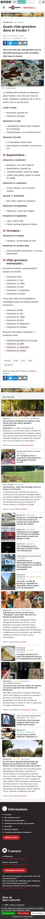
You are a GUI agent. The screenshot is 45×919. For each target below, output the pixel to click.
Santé (38, 577)
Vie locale (19, 22)
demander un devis (14, 870)
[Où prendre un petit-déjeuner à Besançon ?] (8, 733)
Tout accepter (8, 913)
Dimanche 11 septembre (18, 347)
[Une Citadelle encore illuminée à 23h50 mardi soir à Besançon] (8, 547)
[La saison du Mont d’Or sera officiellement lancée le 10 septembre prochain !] (8, 651)
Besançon (7, 418)
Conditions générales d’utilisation (18, 832)
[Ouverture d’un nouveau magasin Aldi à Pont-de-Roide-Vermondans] (8, 719)
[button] (40, 2)
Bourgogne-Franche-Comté (28, 451)
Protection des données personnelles (19, 823)
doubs (16, 361)
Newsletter (11, 837)
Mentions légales (11, 829)
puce (23, 361)
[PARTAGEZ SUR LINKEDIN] (15, 43)
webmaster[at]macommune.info (14, 888)
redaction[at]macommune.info (14, 859)
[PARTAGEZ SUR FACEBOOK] (5, 43)
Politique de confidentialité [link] (23, 917)
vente (30, 361)
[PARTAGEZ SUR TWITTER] (10, 43)
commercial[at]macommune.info (15, 865)
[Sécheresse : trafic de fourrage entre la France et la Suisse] (22, 474)
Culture (16, 418)
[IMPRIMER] (25, 43)
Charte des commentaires (15, 820)
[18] (8, 454)
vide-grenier (8, 365)
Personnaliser (38, 913)
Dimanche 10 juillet (15, 344)
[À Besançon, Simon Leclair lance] (22, 599)
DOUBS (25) (8, 22)
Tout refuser (23, 913)
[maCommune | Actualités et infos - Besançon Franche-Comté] (15, 7)
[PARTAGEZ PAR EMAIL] (20, 43)
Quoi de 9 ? (35, 418)
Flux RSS (8, 826)
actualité (20, 577)
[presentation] (35, 83)
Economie (17, 610)
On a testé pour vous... (12, 683)
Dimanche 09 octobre (16, 350)
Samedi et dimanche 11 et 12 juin (22, 340)
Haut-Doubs (8, 485)
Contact (8, 814)
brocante (7, 361)
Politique (30, 577)
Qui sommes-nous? (12, 817)
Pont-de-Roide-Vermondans (28, 716)
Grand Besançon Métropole (28, 556)
